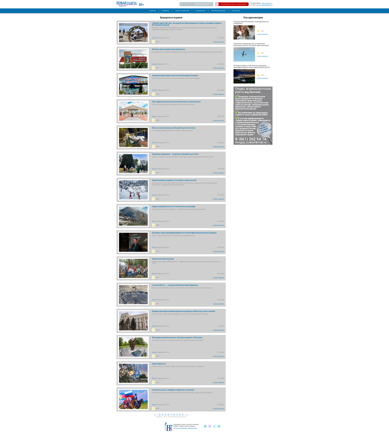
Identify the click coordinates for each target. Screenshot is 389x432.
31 (177, 414)
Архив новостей (182, 11)
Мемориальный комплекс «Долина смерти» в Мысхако (177, 337)
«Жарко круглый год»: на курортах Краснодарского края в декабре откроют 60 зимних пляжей (187, 24)
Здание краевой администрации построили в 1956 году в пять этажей (183, 311)
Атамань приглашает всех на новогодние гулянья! (175, 75)
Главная (152, 11)
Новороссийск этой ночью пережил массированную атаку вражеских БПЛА (252, 66)
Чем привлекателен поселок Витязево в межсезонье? (176, 101)
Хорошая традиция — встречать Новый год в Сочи (175, 154)
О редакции (200, 11)
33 (182, 414)
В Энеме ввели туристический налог (168, 49)
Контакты (236, 11)
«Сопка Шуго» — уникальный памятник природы (175, 285)
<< (155, 414)
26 (163, 414)
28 (168, 414)
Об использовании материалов (185, 428)
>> (187, 414)
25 (160, 414)
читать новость (218, 42)
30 (174, 414)
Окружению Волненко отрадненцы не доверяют (251, 22)
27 (165, 414)
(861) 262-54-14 (267, 3)
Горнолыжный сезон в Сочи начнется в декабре (173, 206)
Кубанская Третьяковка (163, 259)
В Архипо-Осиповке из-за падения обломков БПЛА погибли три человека (251, 44)
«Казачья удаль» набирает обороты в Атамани (173, 390)
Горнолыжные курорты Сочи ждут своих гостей (174, 180)
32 (180, 414)
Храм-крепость (159, 364)
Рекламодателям (218, 11)
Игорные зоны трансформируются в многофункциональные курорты (184, 233)
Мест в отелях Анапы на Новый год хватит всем (173, 128)
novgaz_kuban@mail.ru (264, 5)
